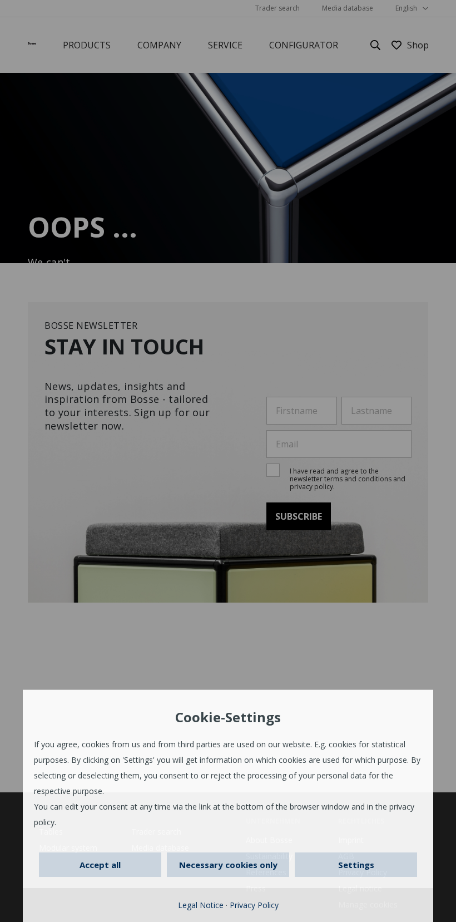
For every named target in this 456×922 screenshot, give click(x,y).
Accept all (100, 864)
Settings (356, 864)
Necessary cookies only (228, 864)
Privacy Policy (254, 905)
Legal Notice (201, 905)
